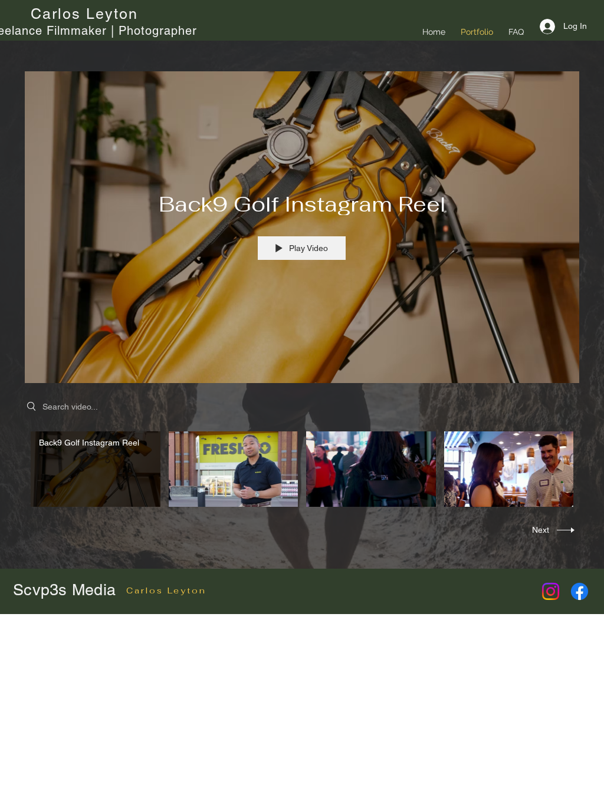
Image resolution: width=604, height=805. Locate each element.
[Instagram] (550, 591)
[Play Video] (95, 469)
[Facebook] (579, 591)
